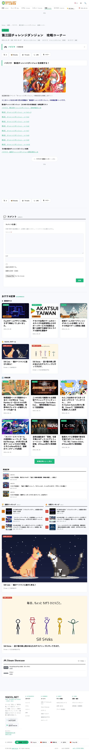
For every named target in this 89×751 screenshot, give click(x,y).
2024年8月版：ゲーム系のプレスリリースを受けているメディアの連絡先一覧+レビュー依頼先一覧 (28, 526)
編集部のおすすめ (45, 717)
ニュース (27, 702)
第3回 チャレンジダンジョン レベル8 (15, 135)
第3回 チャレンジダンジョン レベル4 (15, 117)
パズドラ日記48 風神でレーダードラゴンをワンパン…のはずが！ (29, 495)
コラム (27, 706)
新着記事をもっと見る (44, 461)
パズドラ (14, 25)
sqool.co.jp (8, 734)
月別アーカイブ (45, 713)
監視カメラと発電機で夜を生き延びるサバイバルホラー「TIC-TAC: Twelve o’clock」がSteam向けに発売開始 (73, 440)
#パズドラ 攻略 (72, 40)
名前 (7, 256)
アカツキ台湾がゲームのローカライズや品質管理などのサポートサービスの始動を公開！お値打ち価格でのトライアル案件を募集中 (44, 325)
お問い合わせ (60, 706)
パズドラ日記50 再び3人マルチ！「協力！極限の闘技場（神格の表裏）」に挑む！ (33, 477)
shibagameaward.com (10, 732)
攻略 (8, 25)
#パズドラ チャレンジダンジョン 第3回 (54, 40)
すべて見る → (81, 661)
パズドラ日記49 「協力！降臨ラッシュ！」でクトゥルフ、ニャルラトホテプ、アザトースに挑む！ (38, 486)
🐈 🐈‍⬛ (72, 8)
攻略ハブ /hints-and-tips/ (46, 702)
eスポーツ (43, 710)
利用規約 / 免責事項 (77, 706)
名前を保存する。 (12, 267)
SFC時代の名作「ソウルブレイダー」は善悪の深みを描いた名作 (28, 510)
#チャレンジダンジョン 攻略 (32, 40)
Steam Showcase (45, 707)
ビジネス (27, 716)
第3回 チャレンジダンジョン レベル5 (15, 121)
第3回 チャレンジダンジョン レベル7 (15, 131)
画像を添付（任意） (12, 271)
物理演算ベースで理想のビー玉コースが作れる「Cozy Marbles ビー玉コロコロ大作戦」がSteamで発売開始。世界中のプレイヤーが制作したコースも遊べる (15, 403)
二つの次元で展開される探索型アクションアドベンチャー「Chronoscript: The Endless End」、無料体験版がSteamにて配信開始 (44, 402)
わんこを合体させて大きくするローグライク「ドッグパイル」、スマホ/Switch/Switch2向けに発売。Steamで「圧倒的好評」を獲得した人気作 (73, 403)
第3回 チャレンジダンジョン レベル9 (15, 140)
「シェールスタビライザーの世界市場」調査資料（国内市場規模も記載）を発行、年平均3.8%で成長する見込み (72, 526)
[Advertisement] (44, 17)
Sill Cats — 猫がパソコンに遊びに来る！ (15, 362)
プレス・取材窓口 (61, 709)
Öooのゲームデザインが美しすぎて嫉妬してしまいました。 (15, 323)
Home (3, 25)
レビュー (27, 709)
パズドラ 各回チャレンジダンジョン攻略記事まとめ (20, 152)
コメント (9, 232)
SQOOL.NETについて (62, 702)
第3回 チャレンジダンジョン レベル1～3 (16, 112)
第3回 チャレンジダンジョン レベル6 (15, 126)
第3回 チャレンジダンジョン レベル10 (16, 144)
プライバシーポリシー (77, 702)
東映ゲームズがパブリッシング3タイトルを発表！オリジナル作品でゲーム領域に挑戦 (73, 323)
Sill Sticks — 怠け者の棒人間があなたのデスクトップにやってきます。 (44, 364)
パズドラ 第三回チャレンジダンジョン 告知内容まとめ (21, 108)
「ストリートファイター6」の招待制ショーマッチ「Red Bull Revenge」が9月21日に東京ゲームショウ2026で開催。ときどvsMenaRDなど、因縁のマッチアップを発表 (15, 442)
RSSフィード (44, 720)
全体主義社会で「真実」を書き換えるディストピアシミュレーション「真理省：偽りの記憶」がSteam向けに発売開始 (44, 441)
